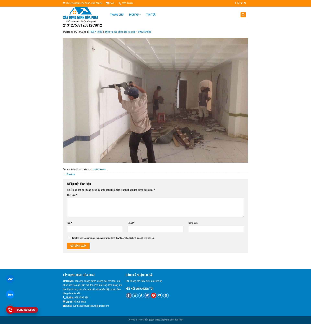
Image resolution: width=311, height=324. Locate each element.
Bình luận (72, 195)
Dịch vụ (134, 14)
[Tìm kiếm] (243, 14)
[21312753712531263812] (155, 100)
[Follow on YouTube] (160, 295)
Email (131, 223)
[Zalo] (10, 294)
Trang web (193, 223)
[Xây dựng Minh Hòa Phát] (83, 15)
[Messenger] (10, 279)
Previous (69, 174)
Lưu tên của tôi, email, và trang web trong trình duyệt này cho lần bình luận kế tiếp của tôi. (113, 238)
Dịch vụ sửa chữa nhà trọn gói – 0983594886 (128, 31)
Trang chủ (117, 14)
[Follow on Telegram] (166, 295)
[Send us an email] (245, 3)
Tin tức (151, 14)
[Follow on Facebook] (235, 3)
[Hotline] (10, 310)
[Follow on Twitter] (241, 3)
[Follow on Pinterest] (153, 295)
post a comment (99, 169)
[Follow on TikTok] (141, 295)
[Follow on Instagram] (238, 3)
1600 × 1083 (95, 31)
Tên (69, 223)
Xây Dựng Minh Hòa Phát (172, 319)
